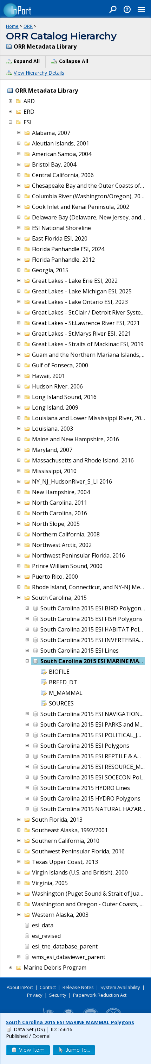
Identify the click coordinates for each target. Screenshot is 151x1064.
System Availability (120, 987)
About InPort (20, 987)
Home (12, 26)
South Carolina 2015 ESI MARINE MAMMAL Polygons (70, 1022)
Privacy (34, 995)
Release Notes (78, 987)
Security (57, 995)
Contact (48, 987)
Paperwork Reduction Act (99, 995)
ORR (28, 26)
